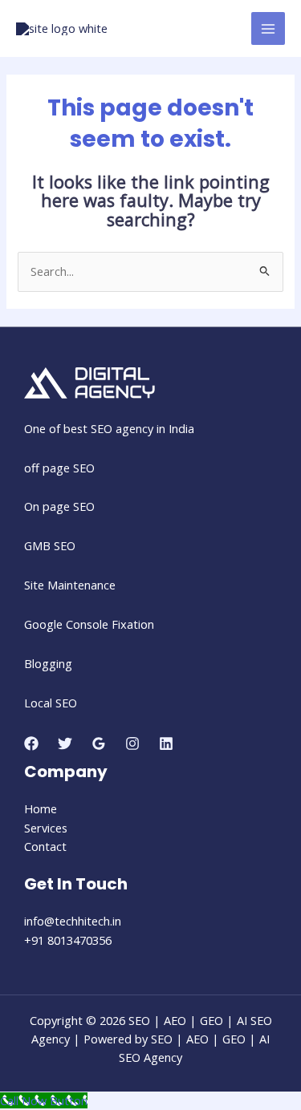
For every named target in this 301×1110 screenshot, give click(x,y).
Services (45, 828)
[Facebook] (31, 743)
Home (40, 808)
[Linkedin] (166, 743)
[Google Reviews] (99, 743)
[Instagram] (132, 743)
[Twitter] (65, 743)
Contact (45, 846)
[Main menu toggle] (268, 29)
